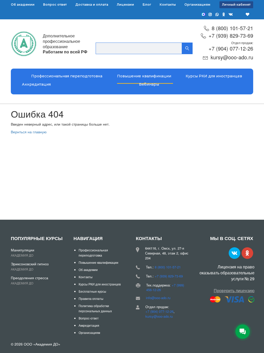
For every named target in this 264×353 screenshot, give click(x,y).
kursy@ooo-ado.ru (232, 57)
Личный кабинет (236, 4)
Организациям (197, 4)
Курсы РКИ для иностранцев (214, 76)
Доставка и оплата (91, 4)
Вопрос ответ (55, 4)
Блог (147, 4)
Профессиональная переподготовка (66, 76)
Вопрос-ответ (89, 318)
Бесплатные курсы (92, 291)
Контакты (168, 4)
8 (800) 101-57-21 (232, 28)
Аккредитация (36, 84)
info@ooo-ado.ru (158, 297)
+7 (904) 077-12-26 (231, 48)
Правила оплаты (91, 298)
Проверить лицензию (234, 290)
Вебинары (149, 84)
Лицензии (125, 4)
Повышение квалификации (144, 76)
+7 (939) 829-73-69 (231, 35)
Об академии (23, 4)
